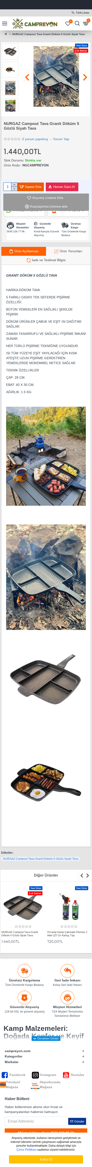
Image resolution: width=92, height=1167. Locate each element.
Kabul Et (46, 1159)
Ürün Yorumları (71, 251)
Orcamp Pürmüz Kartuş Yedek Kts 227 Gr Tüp (67, 934)
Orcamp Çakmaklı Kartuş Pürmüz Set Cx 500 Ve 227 (23, 934)
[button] (27, 77)
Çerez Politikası (27, 1149)
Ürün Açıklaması (26, 251)
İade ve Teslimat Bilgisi (49, 260)
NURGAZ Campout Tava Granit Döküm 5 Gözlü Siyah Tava (40, 858)
